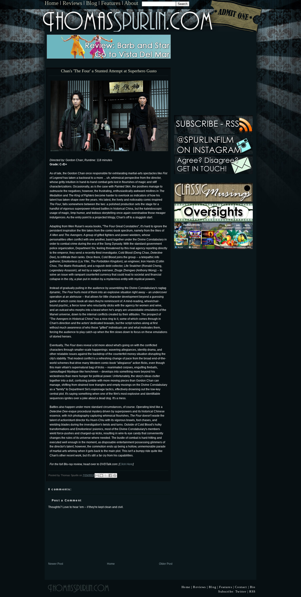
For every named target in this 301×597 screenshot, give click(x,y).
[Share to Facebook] (110, 475)
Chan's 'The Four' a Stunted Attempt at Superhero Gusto (109, 71)
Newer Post (55, 563)
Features (110, 3)
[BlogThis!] (101, 475)
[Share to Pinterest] (114, 475)
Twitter (240, 591)
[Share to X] (105, 475)
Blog (91, 3)
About (131, 3)
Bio (253, 587)
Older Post (165, 563)
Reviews (72, 3)
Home (52, 3)
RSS (252, 591)
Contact (241, 587)
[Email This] (97, 475)
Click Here (126, 464)
